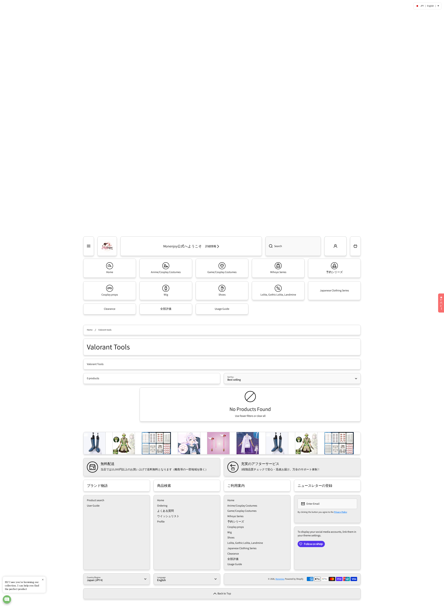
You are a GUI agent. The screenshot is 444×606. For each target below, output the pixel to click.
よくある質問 (165, 511)
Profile (161, 521)
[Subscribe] (352, 504)
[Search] (268, 246)
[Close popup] (43, 580)
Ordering (162, 505)
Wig (229, 532)
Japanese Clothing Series (242, 548)
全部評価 (232, 559)
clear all (261, 416)
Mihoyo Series (235, 516)
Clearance (233, 553)
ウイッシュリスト (168, 516)
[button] (355, 246)
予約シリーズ (235, 521)
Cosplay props (235, 527)
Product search (95, 500)
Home (89, 329)
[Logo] (107, 246)
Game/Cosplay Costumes (242, 511)
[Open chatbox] (7, 599)
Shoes (230, 537)
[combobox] (293, 246)
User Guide (93, 505)
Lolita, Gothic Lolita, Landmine (245, 543)
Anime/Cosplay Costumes (242, 505)
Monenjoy (279, 578)
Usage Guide (234, 564)
